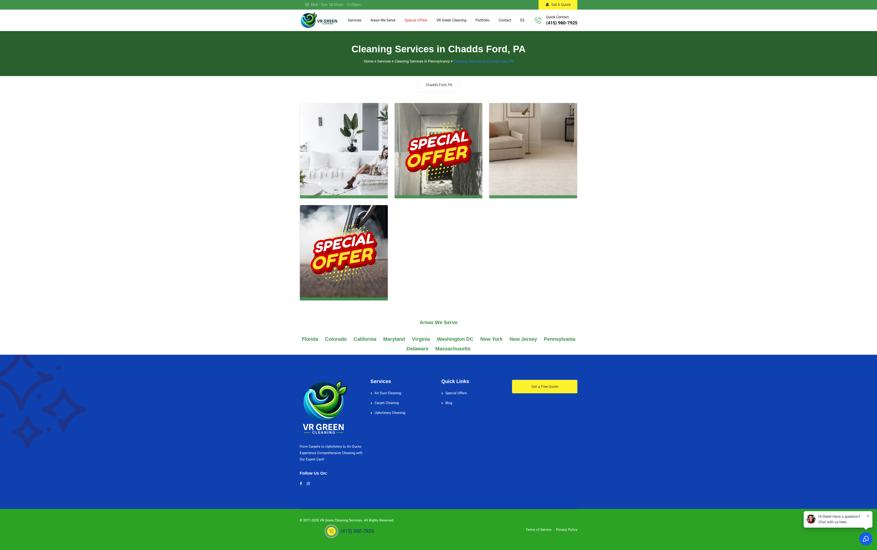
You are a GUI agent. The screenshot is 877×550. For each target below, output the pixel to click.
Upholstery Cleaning (390, 413)
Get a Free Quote (544, 386)
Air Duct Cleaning (388, 393)
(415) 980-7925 (561, 23)
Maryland (394, 339)
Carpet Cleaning (387, 403)
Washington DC (455, 339)
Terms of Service (539, 530)
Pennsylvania (559, 339)
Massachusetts (452, 349)
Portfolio (482, 20)
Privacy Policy (566, 530)
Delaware (417, 349)
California (365, 339)
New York (491, 339)
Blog (448, 403)
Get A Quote (561, 5)
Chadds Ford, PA (439, 85)
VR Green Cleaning (451, 20)
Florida (310, 339)
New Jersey (523, 339)
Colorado (336, 339)
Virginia (421, 339)
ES (522, 20)
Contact (505, 20)
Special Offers (415, 20)
